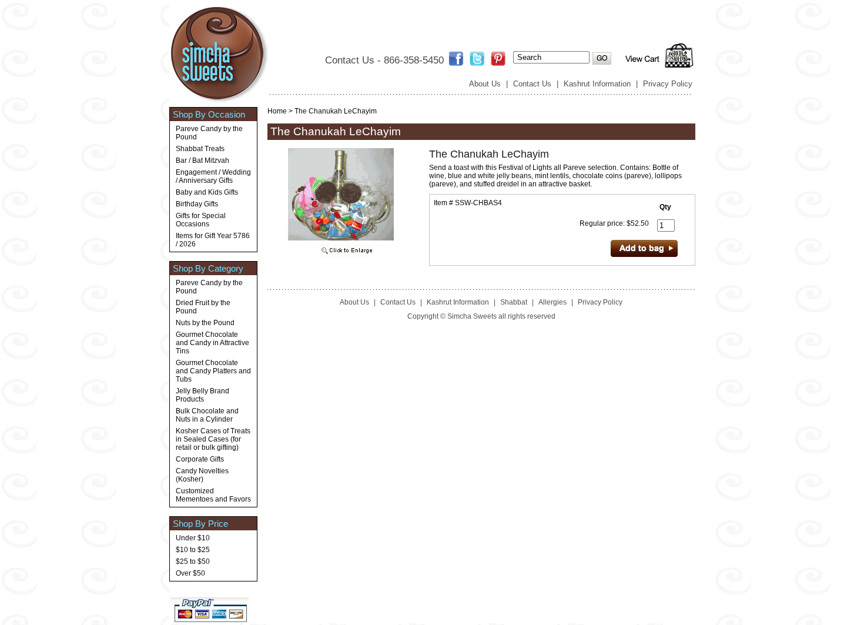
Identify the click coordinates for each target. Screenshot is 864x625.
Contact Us (532, 83)
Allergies (552, 302)
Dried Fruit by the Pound (203, 307)
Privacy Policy (667, 83)
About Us (485, 83)
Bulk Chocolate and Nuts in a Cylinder (207, 415)
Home (277, 111)
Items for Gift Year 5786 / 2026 (213, 240)
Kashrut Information (597, 83)
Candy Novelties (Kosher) (202, 475)
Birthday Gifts (197, 204)
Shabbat (513, 302)
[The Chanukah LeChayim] (341, 255)
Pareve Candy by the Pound (209, 133)
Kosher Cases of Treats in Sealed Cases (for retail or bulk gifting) (213, 439)
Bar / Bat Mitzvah (202, 160)
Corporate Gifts (200, 459)
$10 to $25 (193, 550)
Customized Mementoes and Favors (213, 495)
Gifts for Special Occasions (201, 220)
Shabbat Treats (200, 149)
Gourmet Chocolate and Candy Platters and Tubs (213, 371)
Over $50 (190, 573)
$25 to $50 (193, 561)
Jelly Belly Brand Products (202, 395)
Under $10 (193, 538)
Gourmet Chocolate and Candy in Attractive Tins (212, 342)
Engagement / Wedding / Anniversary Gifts (213, 176)
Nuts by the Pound (205, 323)
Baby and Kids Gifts (207, 192)
